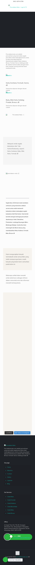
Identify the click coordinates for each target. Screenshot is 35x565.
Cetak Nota (10, 496)
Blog (8, 483)
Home (9, 467)
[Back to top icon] (18, 553)
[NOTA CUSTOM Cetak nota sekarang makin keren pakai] (17, 302)
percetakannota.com (22, 557)
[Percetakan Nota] (17, 7)
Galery (9, 477)
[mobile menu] (32, 7)
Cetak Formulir (11, 500)
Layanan (9, 480)
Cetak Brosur (11, 513)
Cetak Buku (10, 510)
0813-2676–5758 (18, 1)
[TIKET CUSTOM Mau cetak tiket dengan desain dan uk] (17, 362)
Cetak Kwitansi (11, 503)
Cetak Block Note (12, 506)
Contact (9, 474)
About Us (10, 470)
